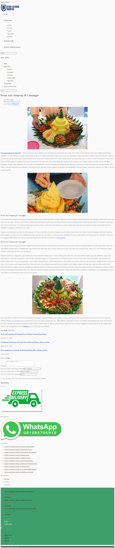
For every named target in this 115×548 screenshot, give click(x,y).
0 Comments (15, 104)
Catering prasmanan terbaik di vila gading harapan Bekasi (20, 469)
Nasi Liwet (10, 80)
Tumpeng (10, 75)
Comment (3, 366)
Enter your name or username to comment (12, 368)
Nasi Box (9, 69)
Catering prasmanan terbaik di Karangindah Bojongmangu (20, 452)
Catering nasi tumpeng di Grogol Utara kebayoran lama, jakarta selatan (25, 342)
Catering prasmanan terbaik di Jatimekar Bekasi (17, 458)
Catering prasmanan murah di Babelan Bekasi (16, 455)
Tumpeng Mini (11, 77)
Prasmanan (10, 72)
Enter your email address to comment (11, 371)
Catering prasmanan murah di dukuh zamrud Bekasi (18, 461)
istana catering (61, 237)
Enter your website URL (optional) (10, 374)
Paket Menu (7, 66)
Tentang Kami (8, 83)
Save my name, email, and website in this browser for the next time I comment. (24, 378)
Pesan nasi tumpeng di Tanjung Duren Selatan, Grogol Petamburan (23, 334)
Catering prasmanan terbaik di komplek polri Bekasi (18, 472)
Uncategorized (15, 103)
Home (5, 63)
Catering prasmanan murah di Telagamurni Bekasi (18, 449)
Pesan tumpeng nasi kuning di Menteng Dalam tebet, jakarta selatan (24, 350)
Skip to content (5, 2)
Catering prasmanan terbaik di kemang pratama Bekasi (19, 446)
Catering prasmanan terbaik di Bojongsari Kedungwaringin (20, 463)
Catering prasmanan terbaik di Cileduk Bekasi (17, 466)
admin (12, 99)
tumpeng (26, 326)
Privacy (6, 521)
